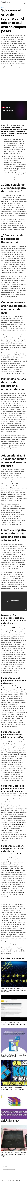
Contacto (5, 1166)
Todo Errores (5, 2)
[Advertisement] (14, 85)
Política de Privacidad (9, 1169)
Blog (2, 7)
